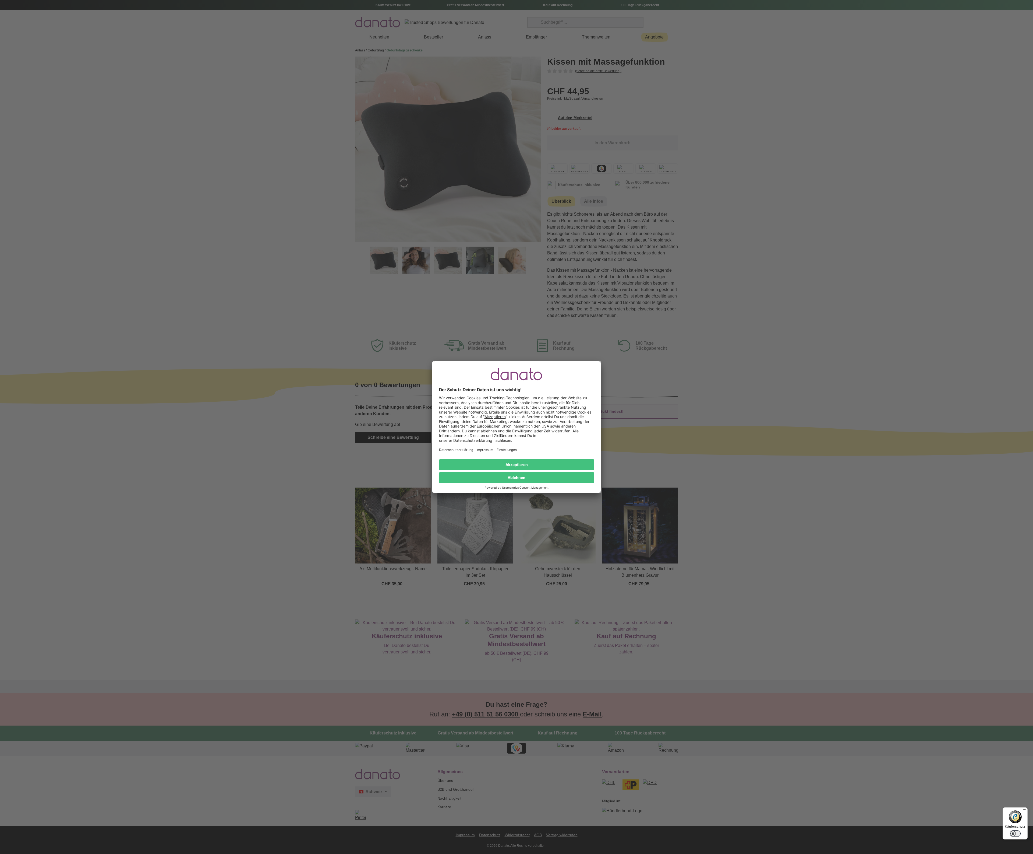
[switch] (1015, 833)
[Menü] (1024, 810)
